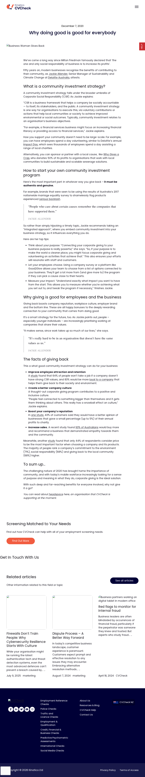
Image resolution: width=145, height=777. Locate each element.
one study (37, 415)
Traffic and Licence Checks (49, 715)
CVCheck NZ (127, 702)
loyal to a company (101, 379)
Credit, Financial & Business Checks (50, 731)
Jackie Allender (58, 74)
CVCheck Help (88, 710)
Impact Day (30, 144)
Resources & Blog (89, 705)
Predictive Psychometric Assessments (54, 739)
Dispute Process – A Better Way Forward (68, 635)
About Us (85, 700)
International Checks (52, 746)
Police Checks (48, 708)
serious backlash (49, 199)
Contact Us (86, 714)
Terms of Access (129, 770)
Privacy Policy (108, 770)
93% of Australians (86, 427)
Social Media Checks (52, 750)
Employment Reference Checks (53, 702)
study (34, 375)
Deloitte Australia (58, 77)
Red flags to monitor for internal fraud (117, 608)
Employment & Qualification (48, 723)
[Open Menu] (136, 6)
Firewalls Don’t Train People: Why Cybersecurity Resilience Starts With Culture (26, 639)
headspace (56, 494)
